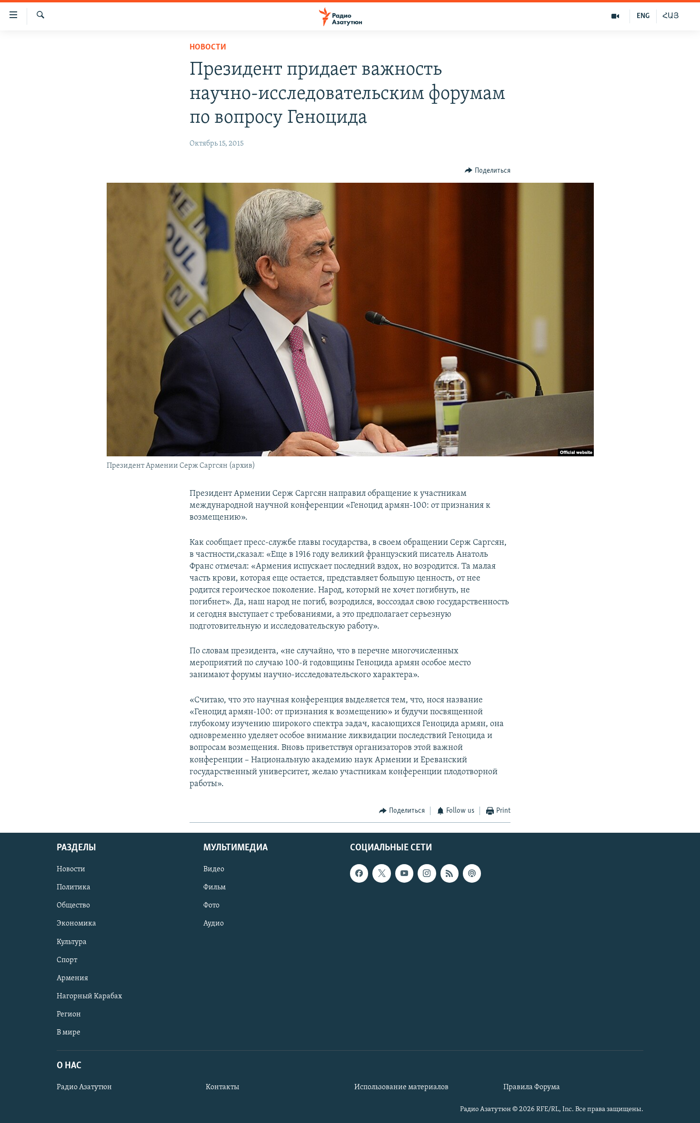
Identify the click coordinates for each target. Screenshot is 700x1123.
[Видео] (615, 16)
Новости (208, 47)
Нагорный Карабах (89, 996)
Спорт (67, 960)
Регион (69, 1014)
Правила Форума (531, 1087)
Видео (213, 869)
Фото (211, 905)
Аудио (213, 923)
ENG (643, 16)
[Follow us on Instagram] (427, 873)
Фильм (214, 887)
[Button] (487, 171)
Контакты (222, 1087)
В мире (68, 1032)
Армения (72, 978)
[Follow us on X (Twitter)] (381, 873)
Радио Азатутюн (84, 1087)
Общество (73, 905)
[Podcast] (472, 873)
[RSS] (449, 873)
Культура (72, 942)
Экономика (76, 923)
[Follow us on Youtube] (404, 873)
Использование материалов (401, 1087)
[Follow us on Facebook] (359, 873)
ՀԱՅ (670, 16)
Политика (73, 887)
